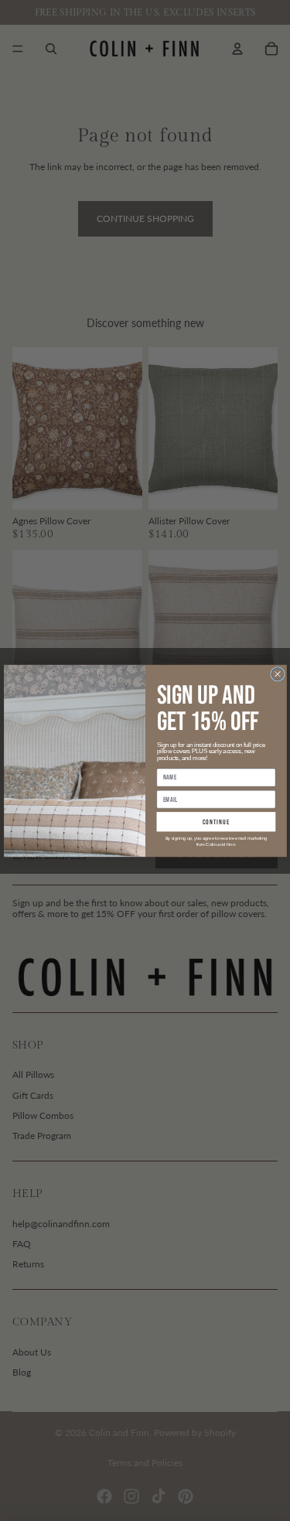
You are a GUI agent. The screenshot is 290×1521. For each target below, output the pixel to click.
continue (216, 821)
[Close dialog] (277, 673)
